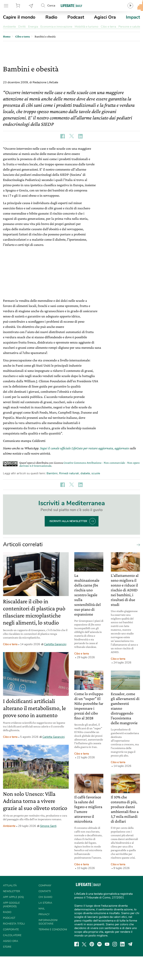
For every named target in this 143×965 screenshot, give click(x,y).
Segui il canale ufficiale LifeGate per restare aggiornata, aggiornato (84, 448)
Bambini (52, 473)
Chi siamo (45, 897)
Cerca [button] (51, 6)
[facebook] (76, 944)
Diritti (22, 27)
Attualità (10, 885)
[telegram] (130, 944)
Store (18, 5)
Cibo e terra (108, 27)
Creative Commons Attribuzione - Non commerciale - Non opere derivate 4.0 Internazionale (79, 464)
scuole (95, 473)
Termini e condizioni (53, 929)
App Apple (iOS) (13, 897)
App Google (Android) (11, 904)
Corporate (11, 929)
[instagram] (114, 944)
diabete (85, 473)
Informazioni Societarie (48, 921)
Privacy (44, 914)
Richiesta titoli (14, 923)
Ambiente (9, 27)
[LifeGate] (71, 5)
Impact (133, 17)
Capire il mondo (19, 17)
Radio (51, 17)
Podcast (75, 17)
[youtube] (107, 944)
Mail (42, 908)
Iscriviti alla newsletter (68, 521)
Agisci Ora (105, 17)
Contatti (45, 891)
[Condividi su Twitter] (71, 136)
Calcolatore (12, 935)
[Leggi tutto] (137, 544)
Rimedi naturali (69, 473)
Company (45, 885)
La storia (45, 903)
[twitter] (84, 944)
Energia (33, 27)
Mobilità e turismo (86, 27)
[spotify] (99, 944)
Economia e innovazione (56, 27)
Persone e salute (129, 27)
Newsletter (31, 5)
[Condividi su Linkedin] (80, 136)
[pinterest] (92, 944)
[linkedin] (122, 944)
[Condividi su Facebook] (62, 136)
